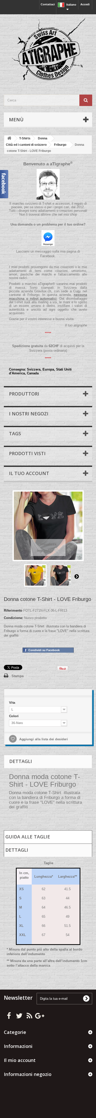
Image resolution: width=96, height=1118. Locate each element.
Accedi (85, 4)
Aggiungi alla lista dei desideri (43, 739)
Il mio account (20, 1060)
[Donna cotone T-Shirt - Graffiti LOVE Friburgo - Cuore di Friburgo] (35, 575)
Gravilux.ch (42, 291)
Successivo (76, 576)
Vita (12, 702)
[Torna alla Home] (9, 138)
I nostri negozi (28, 414)
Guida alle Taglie (27, 837)
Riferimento (13, 610)
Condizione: (13, 618)
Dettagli (16, 850)
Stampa (18, 676)
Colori (14, 716)
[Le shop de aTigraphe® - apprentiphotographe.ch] (48, 50)
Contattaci (48, 4)
